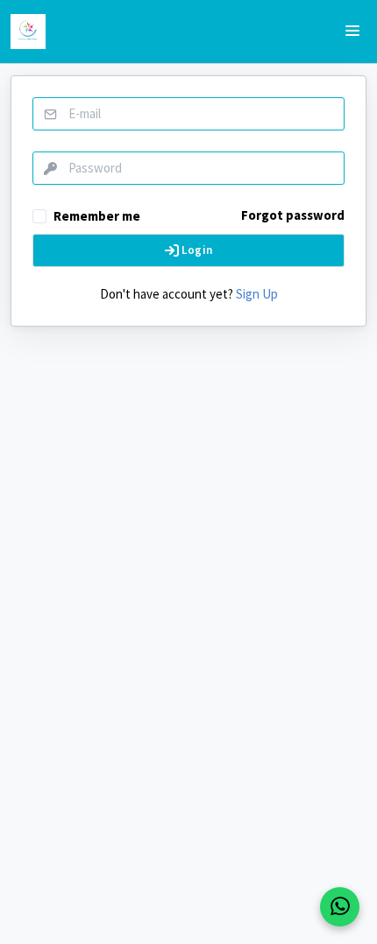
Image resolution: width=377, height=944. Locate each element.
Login (195, 250)
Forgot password (293, 215)
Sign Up (257, 293)
